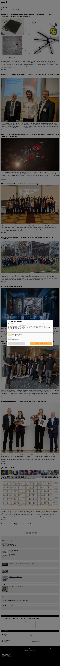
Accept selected (16, 343)
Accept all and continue (41, 343)
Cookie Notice (23, 325)
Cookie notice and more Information (16, 330)
